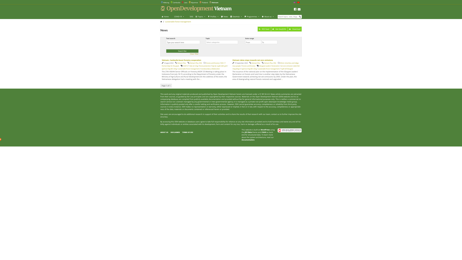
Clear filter (194, 54)
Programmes (252, 16)
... (200, 79)
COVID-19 (178, 16)
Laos (185, 2)
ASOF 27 (186, 66)
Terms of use (187, 132)
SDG (191, 16)
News (226, 16)
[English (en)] (295, 2)
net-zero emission (286, 66)
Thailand (205, 2)
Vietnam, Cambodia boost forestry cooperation (181, 60)
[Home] (161, 21)
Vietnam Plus (181, 63)
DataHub (236, 16)
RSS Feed (265, 29)
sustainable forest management (178, 21)
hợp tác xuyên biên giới (219, 66)
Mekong (166, 2)
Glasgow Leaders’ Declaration (269, 66)
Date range (249, 38)
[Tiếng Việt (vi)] (298, 2)
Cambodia (176, 2)
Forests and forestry (212, 63)
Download (296, 29)
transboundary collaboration (210, 69)
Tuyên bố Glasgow (287, 69)
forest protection (204, 66)
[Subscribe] (299, 9)
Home (166, 16)
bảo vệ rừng (194, 66)
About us (268, 16)
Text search (170, 38)
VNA (200, 63)
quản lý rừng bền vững (169, 69)
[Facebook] (295, 9)
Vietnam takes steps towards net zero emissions (252, 60)
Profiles (213, 16)
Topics (200, 16)
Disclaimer (175, 132)
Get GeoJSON (280, 29)
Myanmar (194, 2)
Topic (208, 38)
